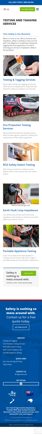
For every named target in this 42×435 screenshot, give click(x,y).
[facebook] (21, 383)
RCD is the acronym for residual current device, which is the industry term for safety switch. (19, 171)
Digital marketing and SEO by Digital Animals (21, 425)
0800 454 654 (29, 2)
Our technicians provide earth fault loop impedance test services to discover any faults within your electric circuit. (20, 217)
